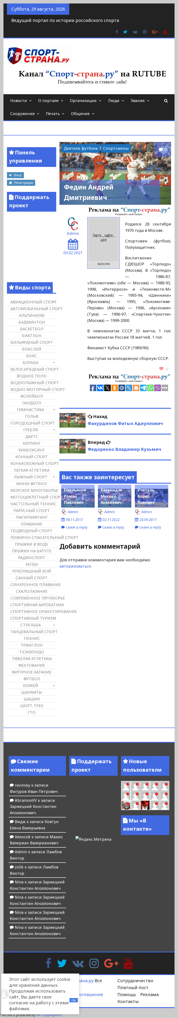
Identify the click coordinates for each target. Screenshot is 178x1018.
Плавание (31, 524)
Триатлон (32, 645)
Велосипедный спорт (33, 369)
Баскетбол (31, 328)
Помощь (126, 994)
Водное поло (32, 376)
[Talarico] (154, 785)
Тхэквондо (31, 651)
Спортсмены (116, 148)
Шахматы (31, 692)
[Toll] (164, 785)
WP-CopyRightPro (49, 1015)
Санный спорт (32, 577)
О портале (48, 100)
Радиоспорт (31, 557)
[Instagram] (94, 962)
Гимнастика (30, 409)
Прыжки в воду (31, 544)
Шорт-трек (31, 705)
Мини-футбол (31, 483)
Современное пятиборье (33, 598)
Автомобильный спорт (33, 308)
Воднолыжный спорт (33, 382)
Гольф (31, 416)
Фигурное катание (31, 672)
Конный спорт (31, 456)
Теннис (31, 638)
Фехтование (31, 665)
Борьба (30, 362)
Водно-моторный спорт (33, 389)
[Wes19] (126, 805)
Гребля (30, 429)
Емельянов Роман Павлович (75, 496)
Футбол (31, 678)
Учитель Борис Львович (145, 496)
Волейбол (31, 396)
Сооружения (22, 113)
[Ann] (135, 795)
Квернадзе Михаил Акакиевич (111, 496)
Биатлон (31, 335)
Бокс (31, 355)
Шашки (32, 699)
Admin (73, 233)
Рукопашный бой (31, 571)
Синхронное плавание (33, 584)
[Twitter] (62, 962)
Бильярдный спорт (31, 342)
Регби (32, 564)
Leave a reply (76, 527)
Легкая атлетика (31, 470)
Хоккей (30, 685)
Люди (113, 100)
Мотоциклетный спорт (33, 497)
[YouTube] (128, 962)
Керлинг (32, 443)
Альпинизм (31, 315)
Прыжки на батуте (31, 550)
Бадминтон (31, 322)
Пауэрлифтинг (32, 517)
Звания (138, 100)
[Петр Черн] (126, 795)
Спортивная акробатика (33, 604)
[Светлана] (154, 795)
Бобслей (31, 349)
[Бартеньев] (154, 805)
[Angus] (145, 785)
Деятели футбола (81, 148)
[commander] (164, 795)
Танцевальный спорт (33, 631)
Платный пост (132, 987)
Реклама (149, 994)
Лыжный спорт (30, 476)
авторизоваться (75, 566)
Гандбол (31, 402)
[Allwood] (126, 785)
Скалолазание (32, 591)
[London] (135, 785)
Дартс (31, 436)
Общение (80, 113)
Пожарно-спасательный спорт (33, 537)
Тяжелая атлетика (32, 658)
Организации (83, 100)
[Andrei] (164, 805)
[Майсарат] (145, 805)
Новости (18, 100)
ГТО (31, 712)
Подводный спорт (31, 530)
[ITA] (135, 805)
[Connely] (145, 795)
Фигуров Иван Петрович (34, 791)
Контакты (128, 1001)
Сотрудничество (135, 980)
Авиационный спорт (33, 302)
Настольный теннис (33, 503)
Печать (53, 113)
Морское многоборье (33, 490)
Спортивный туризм (33, 618)
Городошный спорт (32, 423)
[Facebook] (48, 962)
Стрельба (30, 625)
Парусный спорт (31, 510)
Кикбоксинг (31, 450)
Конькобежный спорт (33, 463)
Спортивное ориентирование (33, 611)
